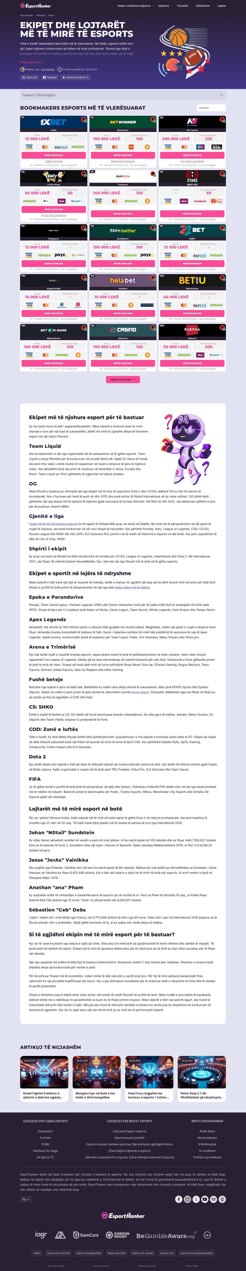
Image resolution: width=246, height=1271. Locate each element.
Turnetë (182, 5)
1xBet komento (54, 161)
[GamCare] (86, 1235)
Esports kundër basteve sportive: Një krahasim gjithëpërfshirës (129, 1144)
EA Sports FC (45, 1157)
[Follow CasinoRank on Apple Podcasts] (222, 1199)
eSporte (163, 5)
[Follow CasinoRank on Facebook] (178, 1199)
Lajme (222, 5)
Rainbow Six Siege (45, 1151)
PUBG (45, 1144)
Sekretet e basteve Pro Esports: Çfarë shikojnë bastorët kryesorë (129, 1157)
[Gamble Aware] (166, 1235)
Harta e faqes (192, 1265)
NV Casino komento (192, 161)
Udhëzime (203, 5)
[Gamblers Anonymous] (60, 1235)
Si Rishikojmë (207, 1144)
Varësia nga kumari (147, 1265)
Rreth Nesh (207, 1131)
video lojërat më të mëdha (132, 587)
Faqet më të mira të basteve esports (53, 524)
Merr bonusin (53, 155)
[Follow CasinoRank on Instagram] (187, 1199)
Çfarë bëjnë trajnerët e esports (130, 1151)
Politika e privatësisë (207, 1157)
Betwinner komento (123, 161)
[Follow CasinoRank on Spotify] (213, 1199)
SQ (24, 1199)
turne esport (140, 692)
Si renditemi (207, 1151)
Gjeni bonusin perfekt (130, 1138)
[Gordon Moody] (117, 1235)
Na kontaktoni (207, 1138)
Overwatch (45, 1131)
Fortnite (45, 1138)
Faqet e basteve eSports (134, 5)
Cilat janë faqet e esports (130, 1131)
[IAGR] (41, 1235)
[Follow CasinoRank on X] (196, 1199)
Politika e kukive (101, 1265)
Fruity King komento (53, 215)
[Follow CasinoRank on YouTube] (205, 1199)
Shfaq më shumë (120, 379)
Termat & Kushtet (56, 1265)
